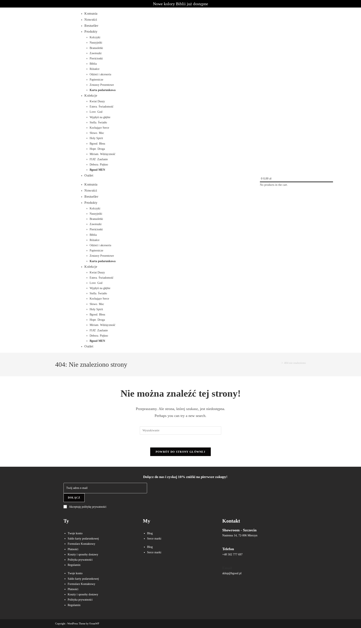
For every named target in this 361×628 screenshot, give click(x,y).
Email (227, 568)
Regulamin (74, 564)
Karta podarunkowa (103, 90)
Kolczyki (95, 37)
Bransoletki (96, 48)
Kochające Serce (99, 127)
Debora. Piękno (99, 164)
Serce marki (154, 538)
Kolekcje (90, 95)
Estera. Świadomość (101, 106)
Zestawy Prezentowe (102, 84)
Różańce (94, 68)
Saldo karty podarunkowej (83, 538)
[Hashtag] (185, 567)
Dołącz (74, 497)
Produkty (90, 31)
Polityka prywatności (80, 559)
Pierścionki (96, 58)
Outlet (88, 175)
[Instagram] (160, 567)
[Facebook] (148, 567)
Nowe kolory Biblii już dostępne (180, 3)
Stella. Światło (98, 122)
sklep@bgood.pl (232, 573)
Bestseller (91, 25)
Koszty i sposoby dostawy (83, 554)
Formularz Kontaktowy (81, 543)
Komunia (91, 13)
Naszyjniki (96, 42)
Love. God (96, 111)
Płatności (73, 549)
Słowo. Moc (97, 133)
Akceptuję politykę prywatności (87, 506)
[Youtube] (173, 567)
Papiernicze (96, 79)
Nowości (90, 19)
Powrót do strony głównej (180, 451)
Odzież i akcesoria (100, 74)
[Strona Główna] (279, 362)
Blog (150, 533)
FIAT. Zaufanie (99, 159)
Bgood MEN (97, 169)
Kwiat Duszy (97, 101)
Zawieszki (96, 53)
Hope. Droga (97, 148)
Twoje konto (75, 533)
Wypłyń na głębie (100, 117)
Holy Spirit (96, 138)
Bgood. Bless (97, 143)
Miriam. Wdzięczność (102, 154)
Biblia (93, 63)
